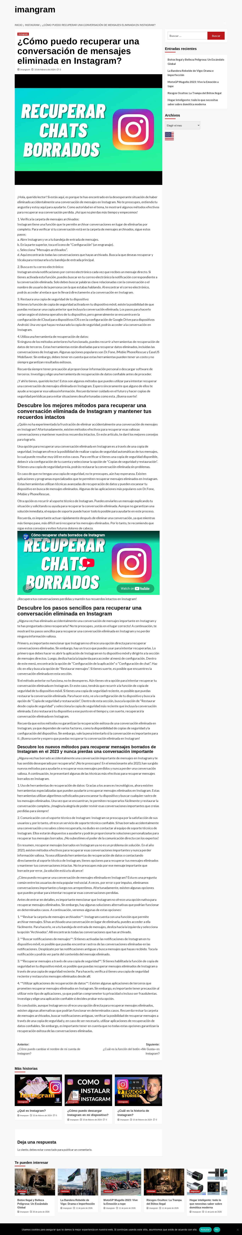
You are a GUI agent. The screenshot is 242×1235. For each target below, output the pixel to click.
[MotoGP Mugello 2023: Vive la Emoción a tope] (121, 1182)
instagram (23, 34)
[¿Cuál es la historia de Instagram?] (138, 1090)
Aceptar (205, 1229)
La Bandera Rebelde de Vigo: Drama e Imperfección (191, 73)
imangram (35, 9)
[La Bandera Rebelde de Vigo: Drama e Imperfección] (78, 1182)
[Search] (225, 24)
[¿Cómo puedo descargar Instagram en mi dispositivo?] (88, 1090)
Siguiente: (131, 1049)
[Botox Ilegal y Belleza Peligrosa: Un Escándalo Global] (35, 1182)
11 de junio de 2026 (84, 1208)
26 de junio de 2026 (41, 1212)
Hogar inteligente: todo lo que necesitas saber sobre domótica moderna (193, 102)
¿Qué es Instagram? (31, 1110)
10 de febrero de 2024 (44, 69)
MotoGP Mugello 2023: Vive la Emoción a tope (193, 84)
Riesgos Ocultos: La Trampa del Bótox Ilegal (194, 93)
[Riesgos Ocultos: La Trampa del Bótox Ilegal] (164, 1182)
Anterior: (48, 1049)
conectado (50, 1149)
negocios (195, 1191)
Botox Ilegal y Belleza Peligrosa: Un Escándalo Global (196, 61)
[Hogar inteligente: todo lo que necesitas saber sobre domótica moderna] (207, 1182)
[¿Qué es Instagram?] (38, 1090)
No (217, 1229)
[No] (237, 1229)
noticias (22, 1191)
